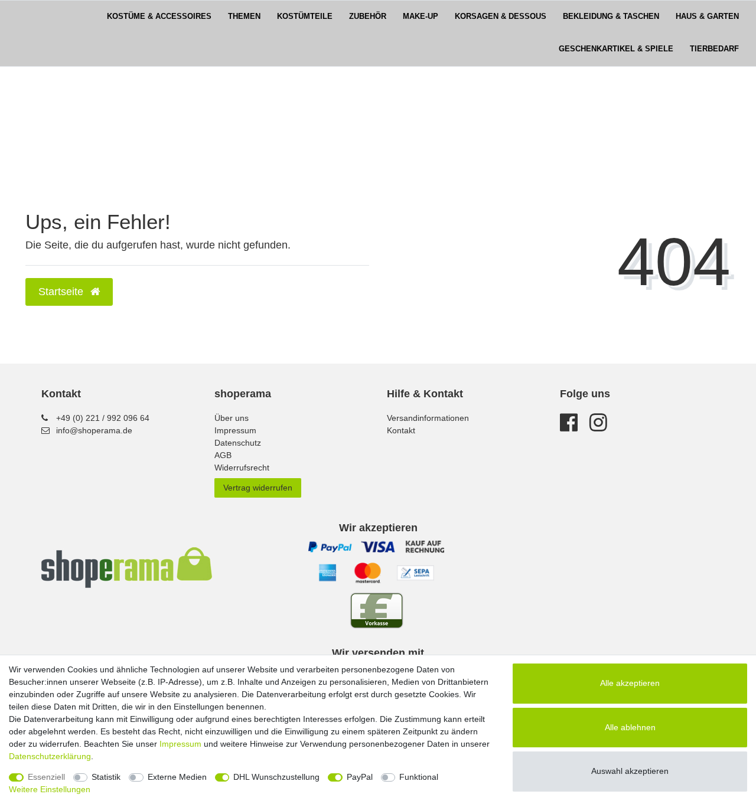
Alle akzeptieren (630, 683)
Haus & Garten (707, 16)
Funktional (418, 777)
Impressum (235, 430)
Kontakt (401, 430)
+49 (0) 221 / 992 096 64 (102, 418)
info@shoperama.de (94, 430)
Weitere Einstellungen (49, 789)
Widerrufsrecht (241, 467)
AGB (223, 455)
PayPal (360, 777)
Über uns (231, 418)
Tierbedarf (714, 49)
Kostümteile (305, 16)
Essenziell (46, 777)
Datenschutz (237, 442)
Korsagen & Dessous (500, 16)
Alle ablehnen (630, 727)
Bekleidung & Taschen (611, 16)
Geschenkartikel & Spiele (616, 49)
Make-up (420, 16)
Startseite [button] (62, 292)
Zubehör (367, 16)
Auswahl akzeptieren (630, 771)
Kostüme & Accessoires (159, 16)
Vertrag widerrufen (257, 487)
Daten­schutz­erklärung (50, 756)
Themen (244, 16)
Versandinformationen (428, 418)
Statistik (106, 777)
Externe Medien (177, 777)
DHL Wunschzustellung (276, 777)
